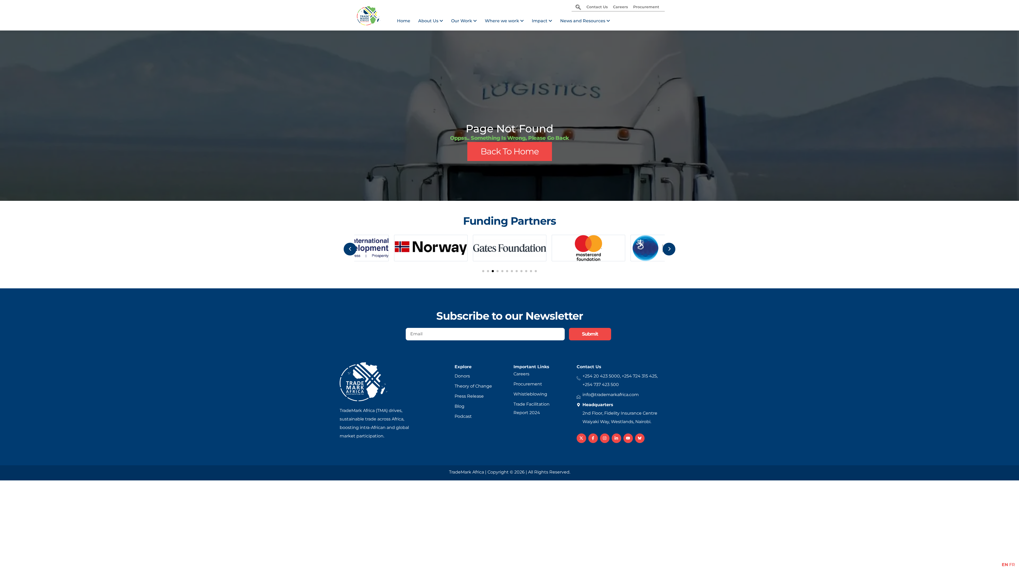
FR (1012, 564)
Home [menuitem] (403, 20)
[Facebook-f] (593, 438)
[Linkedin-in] (616, 438)
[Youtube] (628, 438)
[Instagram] (605, 438)
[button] (483, 271)
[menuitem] (431, 21)
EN (1005, 564)
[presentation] (350, 249)
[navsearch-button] (578, 7)
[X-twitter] (581, 438)
